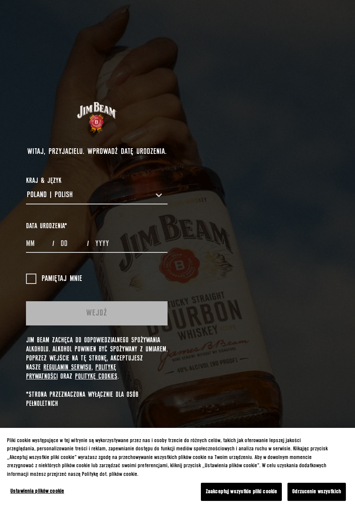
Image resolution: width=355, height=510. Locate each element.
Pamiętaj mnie (62, 279)
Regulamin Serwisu (67, 367)
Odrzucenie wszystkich (316, 491)
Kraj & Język (43, 180)
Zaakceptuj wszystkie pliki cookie (241, 491)
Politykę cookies (96, 376)
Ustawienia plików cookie (37, 491)
